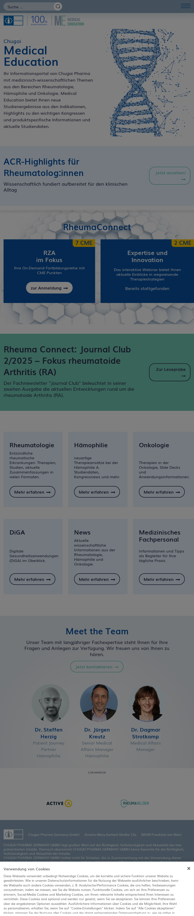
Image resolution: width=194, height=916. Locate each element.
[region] (97, 889)
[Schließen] (189, 868)
